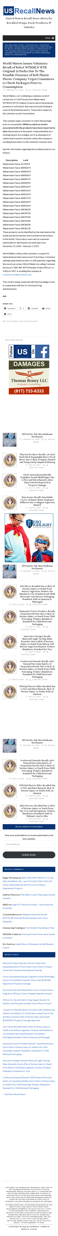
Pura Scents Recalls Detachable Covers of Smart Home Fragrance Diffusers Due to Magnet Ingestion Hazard (37, 501)
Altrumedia (33, 1227)
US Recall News (29, 10)
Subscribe (29, 854)
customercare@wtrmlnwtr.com (17, 274)
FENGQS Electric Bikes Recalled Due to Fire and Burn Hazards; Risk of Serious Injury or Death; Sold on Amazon (37, 690)
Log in (33, 1229)
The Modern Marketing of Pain (39, 927)
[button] (48, 38)
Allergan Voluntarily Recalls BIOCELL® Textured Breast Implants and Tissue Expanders (25, 918)
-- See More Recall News (14, 1094)
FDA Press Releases (28, 321)
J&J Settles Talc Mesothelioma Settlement (37, 435)
